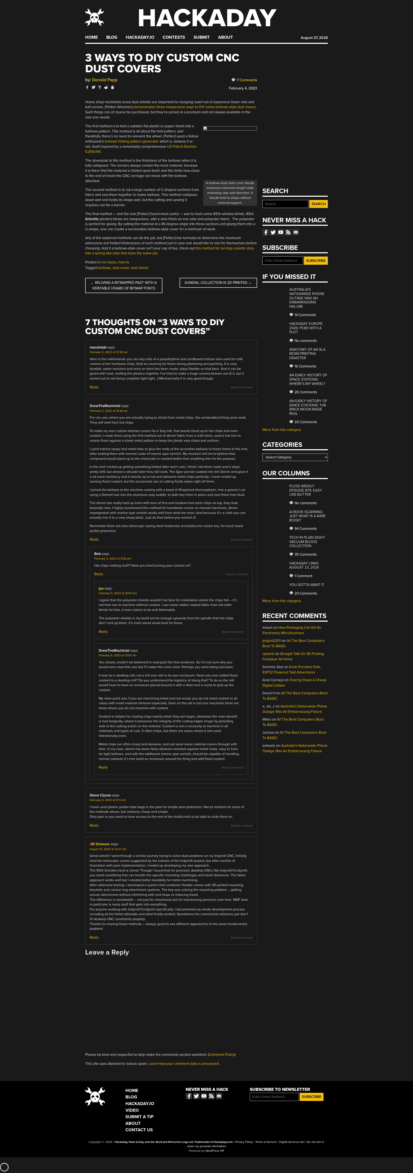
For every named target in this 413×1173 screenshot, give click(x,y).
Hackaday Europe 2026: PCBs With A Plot (306, 327)
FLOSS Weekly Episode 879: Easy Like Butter (305, 490)
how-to (123, 262)
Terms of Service (266, 1142)
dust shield (139, 268)
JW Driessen (100, 844)
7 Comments (246, 80)
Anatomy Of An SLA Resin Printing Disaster (307, 353)
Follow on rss (288, 232)
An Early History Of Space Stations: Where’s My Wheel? (308, 379)
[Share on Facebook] (87, 87)
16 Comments (305, 366)
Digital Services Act (291, 1142)
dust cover (120, 268)
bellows (104, 268)
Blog (111, 37)
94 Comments (305, 528)
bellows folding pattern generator (132, 141)
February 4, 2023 (243, 88)
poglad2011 (271, 640)
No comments (305, 340)
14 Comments (305, 315)
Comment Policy (222, 1054)
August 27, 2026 (314, 37)
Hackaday (206, 18)
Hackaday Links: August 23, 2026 (304, 565)
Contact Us (139, 1130)
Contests (174, 37)
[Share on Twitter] (93, 87)
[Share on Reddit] (106, 87)
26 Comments (305, 392)
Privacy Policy (244, 1142)
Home (91, 37)
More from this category (281, 429)
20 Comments (305, 422)
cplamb (268, 654)
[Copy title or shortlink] (112, 87)
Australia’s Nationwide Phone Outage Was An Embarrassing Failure (306, 298)
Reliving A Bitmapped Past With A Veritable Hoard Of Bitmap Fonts (124, 285)
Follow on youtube (280, 232)
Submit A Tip (139, 1116)
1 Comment (303, 576)
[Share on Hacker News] (100, 87)
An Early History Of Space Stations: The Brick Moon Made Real (308, 407)
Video (132, 1110)
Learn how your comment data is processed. (184, 1063)
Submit (202, 37)
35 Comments (305, 554)
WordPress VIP (214, 1151)
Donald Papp (104, 80)
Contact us (296, 232)
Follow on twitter (273, 232)
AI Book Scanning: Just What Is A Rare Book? (307, 516)
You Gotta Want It (306, 585)
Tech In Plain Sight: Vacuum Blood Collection (307, 541)
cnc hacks (109, 262)
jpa (101, 588)
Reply (94, 387)
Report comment (242, 387)
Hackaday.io (140, 37)
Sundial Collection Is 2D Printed (218, 282)
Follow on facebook (265, 232)
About (225, 37)
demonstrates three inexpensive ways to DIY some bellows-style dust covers (194, 107)
